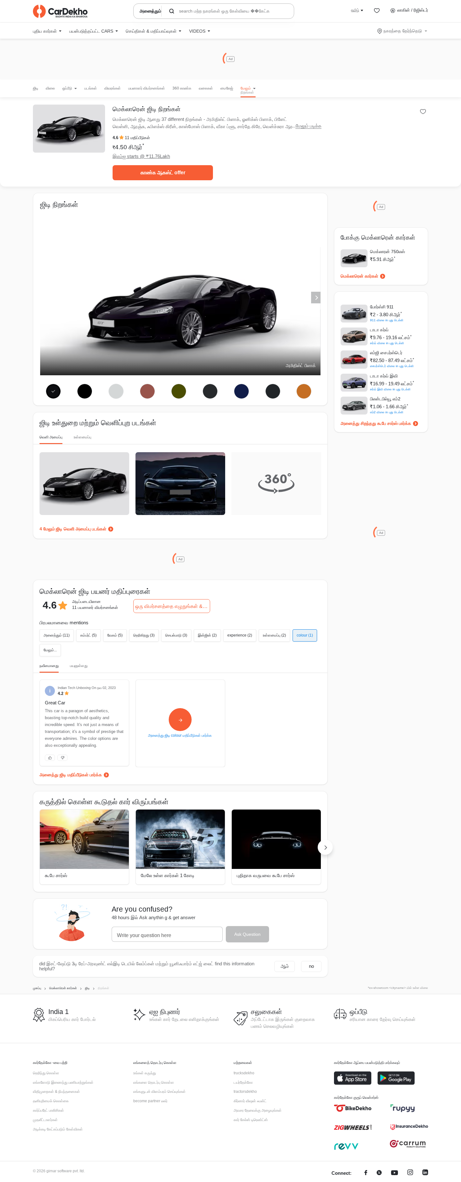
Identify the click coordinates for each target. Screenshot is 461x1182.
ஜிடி (35, 88)
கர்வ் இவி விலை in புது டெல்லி (390, 389)
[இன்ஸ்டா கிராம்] (410, 1173)
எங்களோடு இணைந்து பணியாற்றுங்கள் (63, 1082)
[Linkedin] (425, 1173)
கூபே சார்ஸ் (56, 875)
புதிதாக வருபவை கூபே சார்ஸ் (265, 875)
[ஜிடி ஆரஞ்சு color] (147, 391)
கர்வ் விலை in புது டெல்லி (387, 343)
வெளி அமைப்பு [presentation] (51, 437)
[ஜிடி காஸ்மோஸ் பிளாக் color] (210, 391)
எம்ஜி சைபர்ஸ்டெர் (386, 352)
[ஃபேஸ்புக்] (365, 1173)
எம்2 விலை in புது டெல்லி (386, 412)
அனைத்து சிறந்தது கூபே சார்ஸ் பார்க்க (376, 423)
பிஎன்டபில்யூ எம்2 (385, 398)
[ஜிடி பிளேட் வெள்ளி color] (116, 391)
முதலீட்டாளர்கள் (45, 1120)
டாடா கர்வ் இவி (384, 375)
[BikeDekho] (353, 1108)
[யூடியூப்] (394, 1173)
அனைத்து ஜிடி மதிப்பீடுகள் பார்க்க (71, 774)
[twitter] (379, 1173)
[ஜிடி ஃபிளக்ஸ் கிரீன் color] (179, 391)
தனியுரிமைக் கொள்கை (51, 1101)
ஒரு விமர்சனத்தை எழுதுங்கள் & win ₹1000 (172, 606)
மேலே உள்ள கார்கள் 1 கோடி (167, 875)
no (311, 966)
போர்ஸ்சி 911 (382, 306)
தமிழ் (355, 10)
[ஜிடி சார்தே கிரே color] (272, 391)
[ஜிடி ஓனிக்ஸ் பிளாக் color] (85, 391)
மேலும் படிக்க (308, 125)
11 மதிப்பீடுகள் (137, 137)
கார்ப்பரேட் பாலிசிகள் (48, 1110)
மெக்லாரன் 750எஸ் (387, 251)
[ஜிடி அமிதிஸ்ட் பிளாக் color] (53, 391)
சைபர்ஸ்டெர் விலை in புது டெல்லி (392, 366)
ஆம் (285, 966)
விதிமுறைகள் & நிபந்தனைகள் (56, 1091)
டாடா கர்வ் (379, 329)
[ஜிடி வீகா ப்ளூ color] (241, 391)
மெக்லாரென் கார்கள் (359, 276)
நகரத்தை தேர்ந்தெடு (403, 30)
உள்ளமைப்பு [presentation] (82, 437)
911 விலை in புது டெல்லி (386, 320)
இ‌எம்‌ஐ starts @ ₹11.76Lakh (141, 156)
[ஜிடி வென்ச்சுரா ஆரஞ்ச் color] (304, 391)
